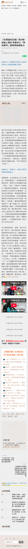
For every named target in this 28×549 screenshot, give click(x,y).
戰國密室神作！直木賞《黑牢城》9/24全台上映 (19, 512)
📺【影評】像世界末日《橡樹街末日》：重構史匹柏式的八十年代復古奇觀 (14, 398)
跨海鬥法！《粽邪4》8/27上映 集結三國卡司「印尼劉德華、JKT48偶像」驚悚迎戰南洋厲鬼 (19, 521)
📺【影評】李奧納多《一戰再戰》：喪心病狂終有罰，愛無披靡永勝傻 (14, 385)
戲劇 (6, 8)
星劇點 (8, 33)
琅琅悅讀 (4, 33)
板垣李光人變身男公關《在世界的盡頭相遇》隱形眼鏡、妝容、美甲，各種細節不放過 (18, 506)
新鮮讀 (4, 5)
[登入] (23, 2)
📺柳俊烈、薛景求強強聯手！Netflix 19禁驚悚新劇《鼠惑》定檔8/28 (14, 369)
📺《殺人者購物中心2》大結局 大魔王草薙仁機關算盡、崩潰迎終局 (14, 362)
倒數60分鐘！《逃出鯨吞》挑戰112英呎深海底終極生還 (19, 496)
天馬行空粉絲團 (12, 277)
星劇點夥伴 (16, 8)
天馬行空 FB (8, 447)
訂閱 (21, 542)
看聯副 (9, 5)
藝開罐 (20, 5)
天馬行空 (15, 48)
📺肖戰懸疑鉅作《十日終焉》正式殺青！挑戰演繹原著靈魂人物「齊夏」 (14, 377)
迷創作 (25, 5)
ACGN (10, 8)
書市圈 (14, 5)
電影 (3, 8)
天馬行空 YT (17, 447)
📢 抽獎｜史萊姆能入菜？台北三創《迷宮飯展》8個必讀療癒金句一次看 (14, 406)
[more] (23, 103)
